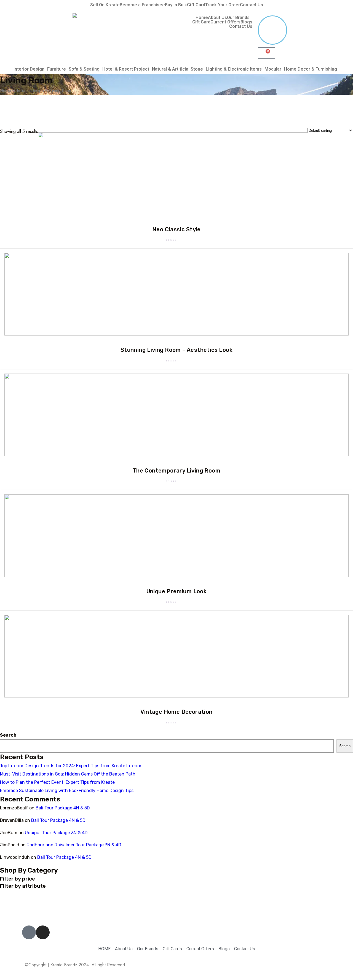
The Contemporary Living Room (176, 470)
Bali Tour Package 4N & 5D (63, 808)
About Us (217, 17)
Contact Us (251, 5)
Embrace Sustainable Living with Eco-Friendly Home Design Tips (66, 790)
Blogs (246, 22)
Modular (272, 69)
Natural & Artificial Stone (177, 69)
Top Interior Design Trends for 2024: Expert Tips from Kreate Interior (70, 765)
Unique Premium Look (176, 591)
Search (8, 735)
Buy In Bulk (176, 5)
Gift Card (196, 5)
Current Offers (225, 22)
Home (202, 17)
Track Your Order (222, 5)
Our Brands (238, 17)
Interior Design (29, 69)
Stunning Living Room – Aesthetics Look (176, 350)
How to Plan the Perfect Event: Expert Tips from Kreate (57, 782)
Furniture (56, 69)
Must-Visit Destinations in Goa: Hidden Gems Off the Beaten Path (67, 774)
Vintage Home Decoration (176, 712)
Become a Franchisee (142, 5)
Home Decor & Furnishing (310, 69)
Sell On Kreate (105, 5)
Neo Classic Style (176, 229)
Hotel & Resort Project (125, 69)
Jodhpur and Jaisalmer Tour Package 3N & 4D (74, 844)
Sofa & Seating (84, 69)
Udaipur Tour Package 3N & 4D (56, 832)
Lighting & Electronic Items (234, 69)
